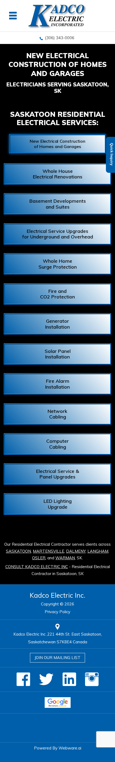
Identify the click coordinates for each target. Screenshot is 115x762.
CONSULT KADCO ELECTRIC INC (36, 566)
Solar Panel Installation (58, 354)
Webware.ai (70, 748)
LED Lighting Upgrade (58, 504)
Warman (65, 557)
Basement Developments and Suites (57, 204)
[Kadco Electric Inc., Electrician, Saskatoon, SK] (57, 728)
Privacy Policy (57, 612)
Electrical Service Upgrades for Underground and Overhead (57, 234)
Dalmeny (76, 551)
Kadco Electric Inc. (57, 595)
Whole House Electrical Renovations (57, 174)
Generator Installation (57, 324)
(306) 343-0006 (59, 37)
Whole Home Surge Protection (58, 264)
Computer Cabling (57, 444)
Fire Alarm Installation (57, 384)
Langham (97, 551)
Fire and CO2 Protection (57, 294)
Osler (38, 557)
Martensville (48, 551)
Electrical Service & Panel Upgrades (57, 474)
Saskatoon (18, 551)
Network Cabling (57, 414)
